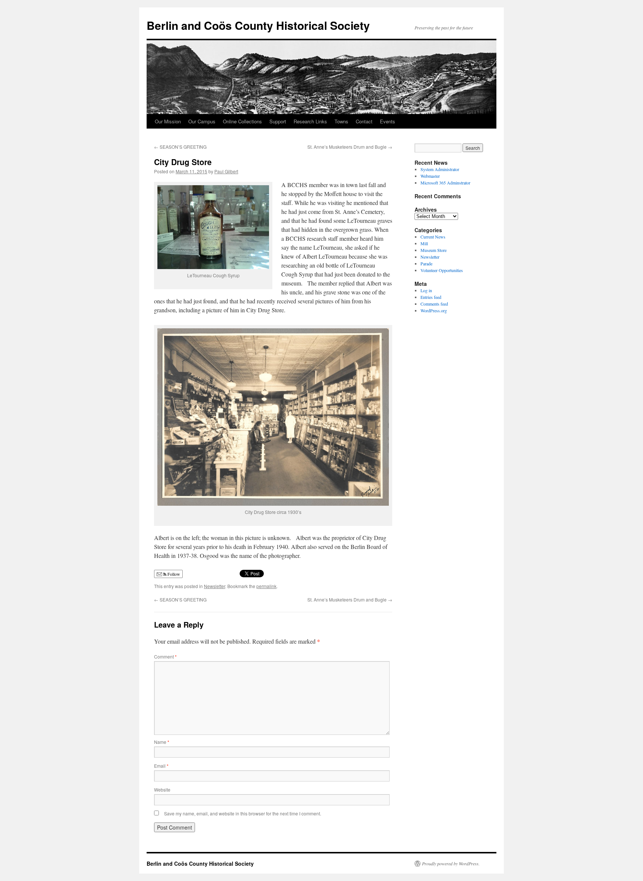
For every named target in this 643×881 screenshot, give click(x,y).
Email (161, 765)
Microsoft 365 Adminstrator (445, 183)
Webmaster (430, 176)
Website (162, 789)
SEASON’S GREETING (180, 146)
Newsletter (214, 586)
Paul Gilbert (226, 171)
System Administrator (439, 169)
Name (161, 742)
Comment (165, 656)
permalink (266, 586)
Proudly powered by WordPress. (451, 863)
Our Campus (201, 121)
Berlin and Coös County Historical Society (258, 25)
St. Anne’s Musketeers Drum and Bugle (349, 146)
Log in (426, 290)
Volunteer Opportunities (441, 270)
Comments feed (434, 304)
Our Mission (168, 121)
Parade (426, 263)
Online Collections (242, 121)
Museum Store (433, 250)
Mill (424, 243)
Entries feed (430, 297)
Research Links (310, 121)
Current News (432, 237)
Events (387, 121)
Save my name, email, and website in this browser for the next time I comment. (242, 813)
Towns (341, 121)
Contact (364, 121)
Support (277, 121)
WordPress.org (433, 310)
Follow (173, 574)
